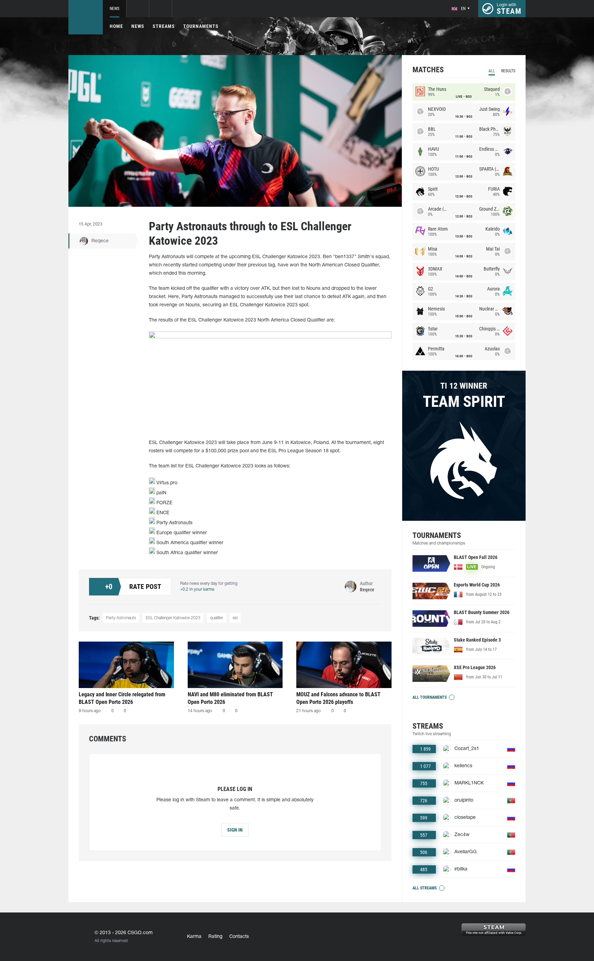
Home (116, 26)
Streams (164, 26)
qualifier (216, 618)
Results (508, 70)
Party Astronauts (121, 618)
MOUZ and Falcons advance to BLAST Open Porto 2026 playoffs (338, 698)
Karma (194, 936)
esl (235, 618)
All (491, 70)
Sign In (235, 830)
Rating (215, 936)
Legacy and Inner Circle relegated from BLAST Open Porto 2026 (122, 698)
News (114, 8)
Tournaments (201, 26)
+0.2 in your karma (197, 589)
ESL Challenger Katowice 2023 (173, 618)
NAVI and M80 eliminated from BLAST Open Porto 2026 (230, 698)
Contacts (239, 936)
